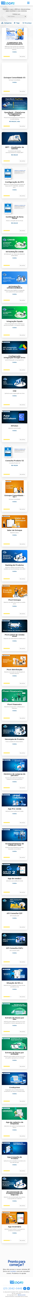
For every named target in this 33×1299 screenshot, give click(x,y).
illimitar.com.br (21, 1295)
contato (13, 1271)
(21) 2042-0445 (12, 1288)
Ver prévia (22, 56)
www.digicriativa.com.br (21, 1296)
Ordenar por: (17, 14)
